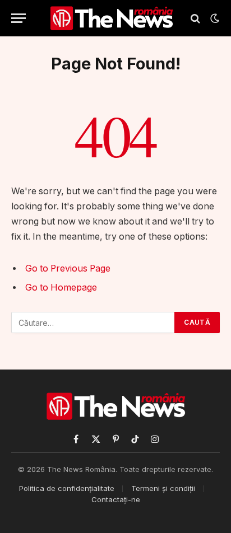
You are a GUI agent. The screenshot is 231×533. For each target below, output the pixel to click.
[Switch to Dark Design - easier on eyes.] (213, 18)
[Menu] (18, 18)
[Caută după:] (93, 322)
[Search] (195, 18)
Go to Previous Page (67, 268)
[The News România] (111, 18)
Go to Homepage (61, 287)
